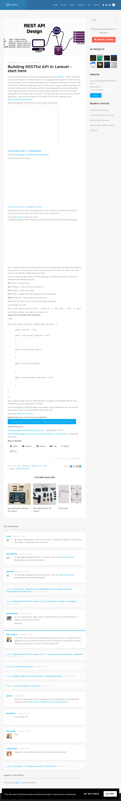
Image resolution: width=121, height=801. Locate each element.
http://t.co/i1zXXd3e (66, 557)
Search (113, 4)
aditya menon (12, 613)
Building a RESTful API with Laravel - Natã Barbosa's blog (37, 676)
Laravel (19, 217)
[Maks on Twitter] (103, 4)
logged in (17, 782)
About (97, 5)
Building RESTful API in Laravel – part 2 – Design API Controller (42, 422)
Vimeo (39, 207)
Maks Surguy (36, 63)
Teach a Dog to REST (16, 151)
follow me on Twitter (24, 414)
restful (12, 468)
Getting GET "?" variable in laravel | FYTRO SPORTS (35, 766)
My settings (91, 794)
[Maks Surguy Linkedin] (109, 4)
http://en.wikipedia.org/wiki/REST (20, 99)
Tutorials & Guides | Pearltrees (26, 686)
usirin (8, 536)
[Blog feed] (106, 4)
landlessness (35, 151)
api (19, 466)
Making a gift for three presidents (102, 125)
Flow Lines (63, 508)
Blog (72, 5)
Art (89, 5)
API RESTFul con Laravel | (23, 666)
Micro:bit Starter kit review (99, 120)
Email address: (95, 87)
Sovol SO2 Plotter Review (99, 110)
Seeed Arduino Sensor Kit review (102, 115)
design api (26, 466)
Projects (81, 5)
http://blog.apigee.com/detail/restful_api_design (30, 154)
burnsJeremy (11, 554)
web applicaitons (22, 468)
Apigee (31, 207)
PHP (40, 466)
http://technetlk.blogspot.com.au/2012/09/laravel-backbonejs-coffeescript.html (37, 434)
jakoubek (10, 571)
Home (55, 5)
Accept (110, 794)
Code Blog (61, 459)
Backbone (60, 77)
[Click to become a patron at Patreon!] (104, 42)
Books (63, 5)
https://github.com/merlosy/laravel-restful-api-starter (48, 702)
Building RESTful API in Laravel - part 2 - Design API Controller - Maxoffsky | (45, 601)
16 (74, 459)
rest (45, 466)
